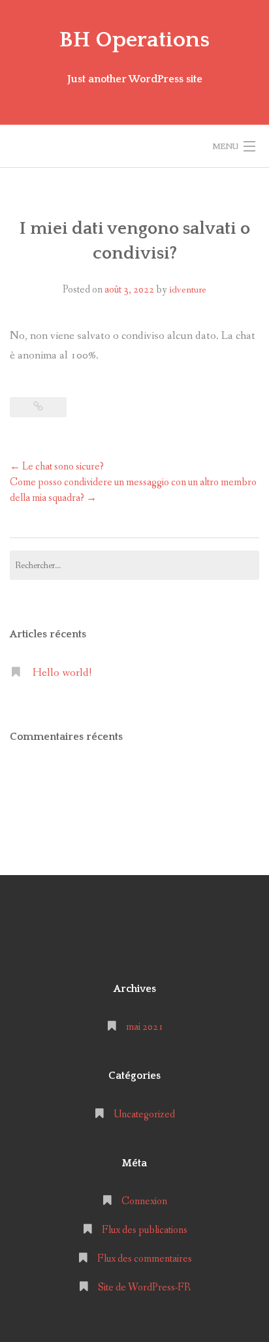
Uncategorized (144, 1114)
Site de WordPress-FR (144, 1287)
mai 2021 (144, 1027)
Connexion (144, 1201)
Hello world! (62, 672)
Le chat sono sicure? (57, 466)
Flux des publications (144, 1230)
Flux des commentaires (144, 1259)
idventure (187, 289)
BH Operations (134, 39)
